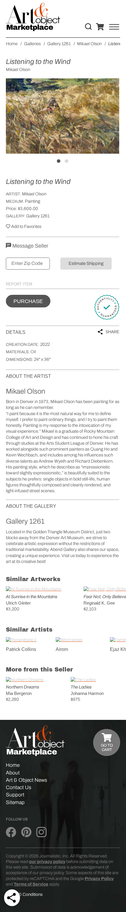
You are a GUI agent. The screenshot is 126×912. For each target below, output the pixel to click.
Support (15, 795)
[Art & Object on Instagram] (41, 832)
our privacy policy (47, 861)
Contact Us (18, 787)
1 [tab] (58, 161)
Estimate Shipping (86, 263)
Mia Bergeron (19, 693)
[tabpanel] (62, 115)
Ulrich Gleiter (18, 602)
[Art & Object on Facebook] (11, 832)
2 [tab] (66, 161)
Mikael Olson (34, 194)
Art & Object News (26, 780)
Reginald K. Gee (99, 602)
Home (13, 765)
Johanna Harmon (87, 693)
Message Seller (29, 246)
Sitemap (15, 802)
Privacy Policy (99, 878)
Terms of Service (31, 884)
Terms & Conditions (24, 894)
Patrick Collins (21, 649)
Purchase (28, 301)
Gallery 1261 (38, 216)
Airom (62, 649)
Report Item (19, 284)
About (13, 773)
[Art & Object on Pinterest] (26, 832)
